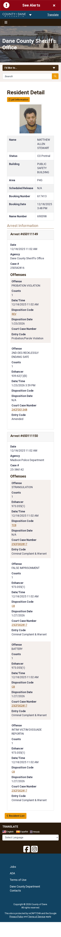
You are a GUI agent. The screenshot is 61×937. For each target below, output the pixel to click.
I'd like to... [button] (18, 67)
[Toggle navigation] (6, 22)
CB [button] (13, 606)
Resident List (16, 815)
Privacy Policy (16, 916)
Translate (53, 14)
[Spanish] (22, 832)
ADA (12, 873)
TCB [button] (14, 525)
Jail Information (19, 99)
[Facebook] (26, 849)
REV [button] (14, 314)
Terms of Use (18, 879)
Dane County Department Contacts (25, 888)
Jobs (13, 866)
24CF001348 (19, 409)
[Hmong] (36, 832)
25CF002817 (19, 544)
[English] (8, 832)
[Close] (54, 5)
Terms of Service (36, 916)
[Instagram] (34, 849)
